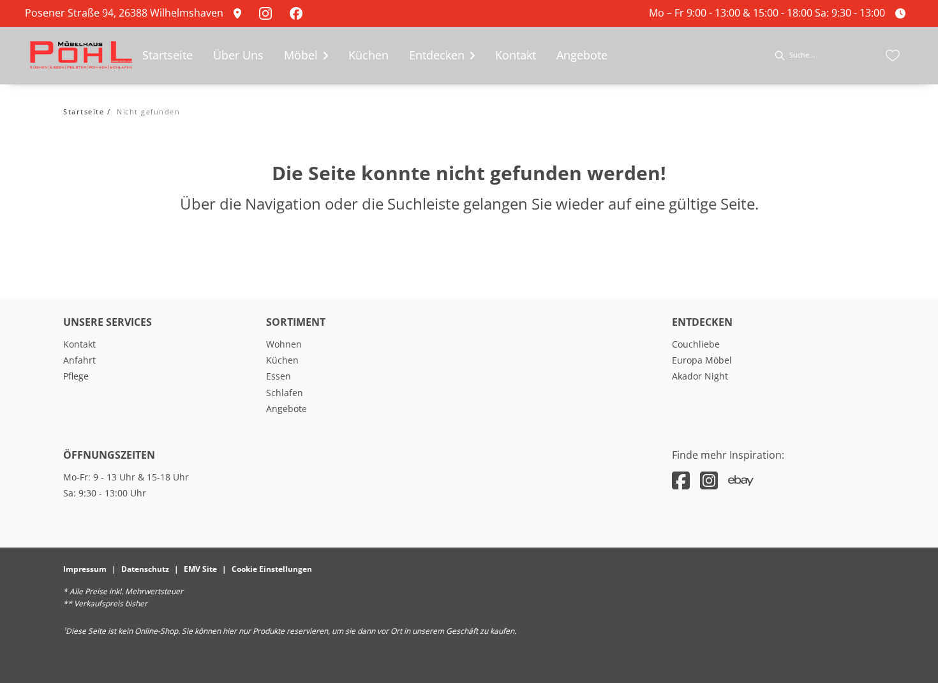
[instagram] (709, 480)
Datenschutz (145, 569)
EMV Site (200, 569)
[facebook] (681, 480)
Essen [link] (278, 376)
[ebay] (741, 480)
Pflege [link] (76, 376)
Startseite (83, 111)
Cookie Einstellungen (272, 569)
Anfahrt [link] (79, 360)
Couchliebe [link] (696, 344)
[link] (241, 13)
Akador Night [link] (700, 376)
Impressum (85, 569)
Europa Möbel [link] (702, 360)
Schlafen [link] (284, 393)
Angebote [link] (286, 409)
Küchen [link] (282, 360)
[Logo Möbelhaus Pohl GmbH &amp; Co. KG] (81, 55)
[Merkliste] (892, 55)
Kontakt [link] (79, 344)
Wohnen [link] (284, 344)
